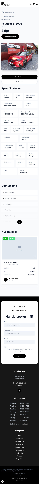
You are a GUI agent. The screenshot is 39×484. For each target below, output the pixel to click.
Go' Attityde (19, 480)
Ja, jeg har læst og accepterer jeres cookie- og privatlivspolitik (19, 350)
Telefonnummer (8, 330)
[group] (19, 56)
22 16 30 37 (21, 306)
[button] (30, 66)
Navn (5, 321)
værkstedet (25, 424)
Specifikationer (19, 77)
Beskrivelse (19, 82)
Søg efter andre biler (10, 36)
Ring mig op (19, 356)
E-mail (6, 338)
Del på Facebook (9, 16)
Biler (8, 19)
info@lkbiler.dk (21, 310)
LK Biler (3, 19)
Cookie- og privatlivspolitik (19, 478)
